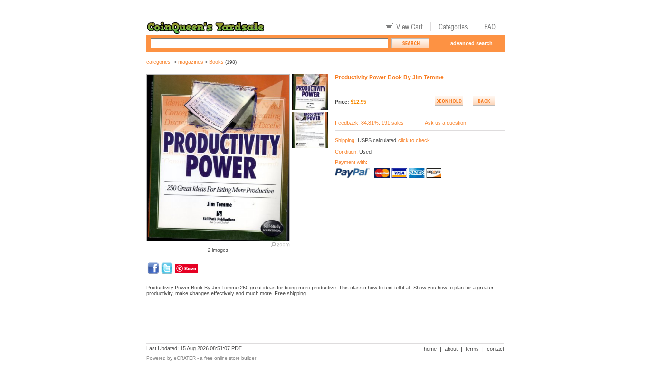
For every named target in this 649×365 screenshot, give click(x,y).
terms (472, 349)
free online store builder (230, 358)
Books (216, 62)
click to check (414, 140)
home (430, 349)
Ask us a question (445, 122)
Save (190, 268)
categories (158, 62)
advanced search (471, 43)
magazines (190, 62)
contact (495, 349)
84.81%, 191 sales (382, 122)
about (451, 349)
